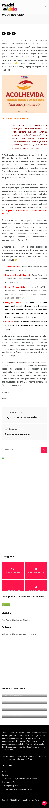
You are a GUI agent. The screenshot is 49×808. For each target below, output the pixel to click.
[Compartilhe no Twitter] (9, 33)
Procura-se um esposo (17, 434)
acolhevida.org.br (10, 372)
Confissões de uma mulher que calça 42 (17, 789)
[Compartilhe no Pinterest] (14, 33)
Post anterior (16, 412)
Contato (5, 775)
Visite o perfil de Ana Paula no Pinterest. (20, 634)
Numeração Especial (10, 786)
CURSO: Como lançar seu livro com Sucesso (19, 779)
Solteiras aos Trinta (9, 782)
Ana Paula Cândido (15, 695)
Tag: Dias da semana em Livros (22, 417)
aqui (19, 385)
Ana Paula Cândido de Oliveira (16, 620)
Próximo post (11, 429)
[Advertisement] (24, 526)
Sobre (4, 771)
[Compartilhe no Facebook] (4, 33)
